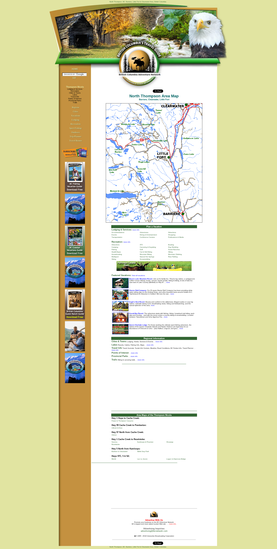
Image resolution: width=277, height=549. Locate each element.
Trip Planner (75, 136)
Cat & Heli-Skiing (146, 252)
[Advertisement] (154, 387)
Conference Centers (147, 237)
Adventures (144, 232)
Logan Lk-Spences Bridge (176, 459)
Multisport (115, 257)
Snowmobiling (145, 259)
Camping (115, 247)
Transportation (117, 237)
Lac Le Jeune (142, 459)
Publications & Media (176, 237)
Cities (75, 111)
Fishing (114, 249)
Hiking (170, 252)
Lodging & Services (74, 89)
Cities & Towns (75, 93)
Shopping (171, 235)
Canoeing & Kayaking (148, 247)
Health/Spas (116, 252)
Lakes (74, 95)
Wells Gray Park (143, 451)
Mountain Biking (146, 254)
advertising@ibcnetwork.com (154, 531)
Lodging (75, 120)
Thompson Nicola (75, 87)
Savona (114, 442)
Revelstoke (116, 444)
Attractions (172, 232)
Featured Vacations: (121, 275)
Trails (75, 102)
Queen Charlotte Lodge (138, 325)
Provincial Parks (75, 101)
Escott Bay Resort (136, 313)
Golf (141, 249)
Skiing (114, 259)
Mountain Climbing (175, 254)
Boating (171, 245)
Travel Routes (75, 140)
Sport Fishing (75, 128)
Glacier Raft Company (137, 290)
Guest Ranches (174, 249)
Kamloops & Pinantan (145, 442)
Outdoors (75, 132)
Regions (75, 107)
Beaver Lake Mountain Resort (140, 279)
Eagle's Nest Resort (137, 302)
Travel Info (75, 97)
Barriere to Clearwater (120, 451)
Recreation (75, 91)
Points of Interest (74, 99)
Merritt (114, 459)
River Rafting (173, 257)
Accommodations (118, 232)
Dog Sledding (173, 247)
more (168, 282)
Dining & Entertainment (148, 235)
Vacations (75, 115)
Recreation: (117, 242)
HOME (75, 69)
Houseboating (117, 254)
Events (114, 235)
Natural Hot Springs (147, 257)
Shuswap (169, 442)
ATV (141, 245)
